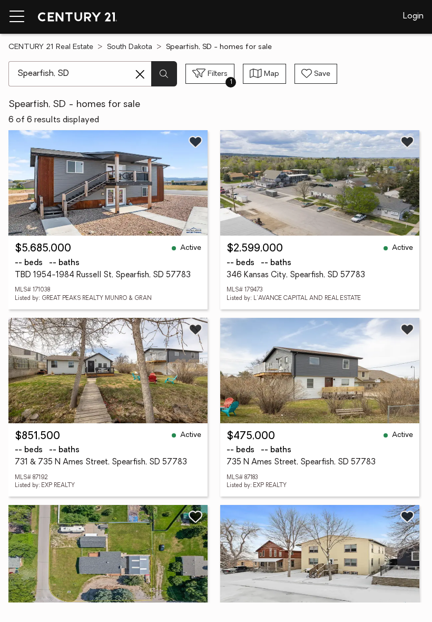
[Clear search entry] (140, 74)
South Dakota (129, 47)
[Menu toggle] (16, 16)
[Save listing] (195, 141)
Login (413, 16)
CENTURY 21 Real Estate (50, 47)
